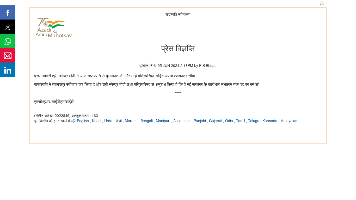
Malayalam (289, 120)
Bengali (147, 120)
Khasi (97, 120)
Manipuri (163, 120)
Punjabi (200, 120)
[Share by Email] (7, 55)
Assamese (182, 120)
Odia (229, 120)
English (83, 120)
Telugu (254, 120)
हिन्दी (119, 120)
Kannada (270, 120)
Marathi (131, 120)
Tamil (241, 120)
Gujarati (216, 120)
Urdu (108, 120)
